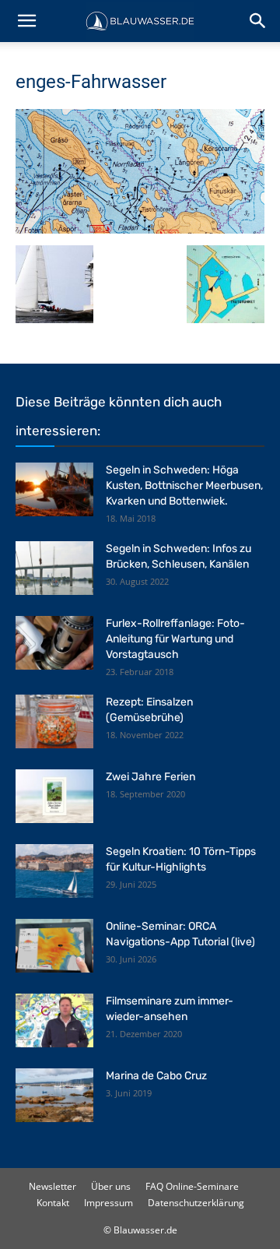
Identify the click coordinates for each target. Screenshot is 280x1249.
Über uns (111, 1186)
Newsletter (52, 1186)
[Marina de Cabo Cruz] (54, 1095)
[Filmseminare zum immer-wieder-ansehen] (54, 1020)
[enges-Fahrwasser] (140, 229)
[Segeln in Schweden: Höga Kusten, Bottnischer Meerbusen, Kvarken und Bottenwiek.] (54, 489)
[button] (26, 21)
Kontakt (53, 1202)
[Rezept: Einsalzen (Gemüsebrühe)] (54, 721)
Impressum (108, 1202)
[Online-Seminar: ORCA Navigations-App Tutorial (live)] (54, 946)
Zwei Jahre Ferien (150, 776)
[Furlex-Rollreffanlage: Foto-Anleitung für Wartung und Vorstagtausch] (54, 643)
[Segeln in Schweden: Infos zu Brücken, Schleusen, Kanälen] (54, 568)
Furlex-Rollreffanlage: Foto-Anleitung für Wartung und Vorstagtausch (175, 639)
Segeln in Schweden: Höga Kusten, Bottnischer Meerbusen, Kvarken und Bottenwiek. (184, 485)
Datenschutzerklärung (196, 1202)
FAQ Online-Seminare (192, 1186)
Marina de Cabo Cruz (156, 1075)
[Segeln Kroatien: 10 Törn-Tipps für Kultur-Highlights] (54, 871)
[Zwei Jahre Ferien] (54, 796)
